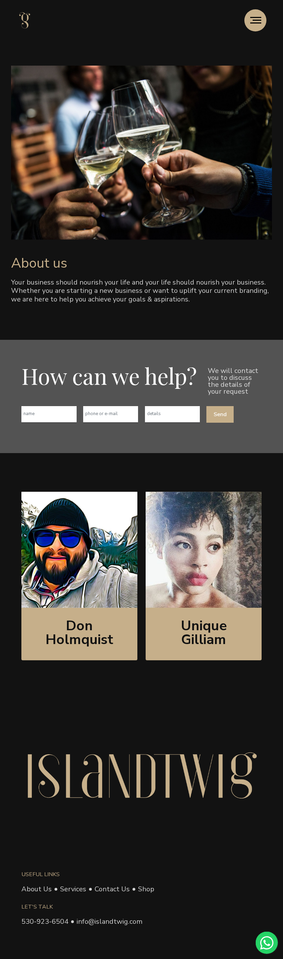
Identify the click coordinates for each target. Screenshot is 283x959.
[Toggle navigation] (255, 20)
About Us (36, 889)
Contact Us (112, 889)
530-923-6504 (44, 921)
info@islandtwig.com (110, 921)
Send (220, 414)
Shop (146, 889)
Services (73, 889)
